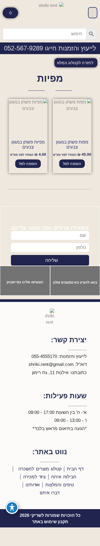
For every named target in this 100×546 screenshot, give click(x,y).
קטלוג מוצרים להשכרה (39, 468)
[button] (93, 12)
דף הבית (75, 468)
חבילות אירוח (63, 476)
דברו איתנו (49, 492)
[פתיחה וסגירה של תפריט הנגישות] (12, 507)
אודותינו (33, 484)
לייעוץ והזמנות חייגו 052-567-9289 (50, 48)
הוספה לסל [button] (72, 164)
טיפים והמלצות (59, 484)
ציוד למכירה (34, 476)
